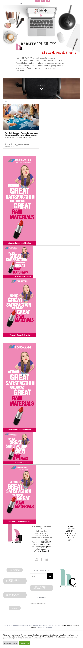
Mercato (25, 137)
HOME (70, 527)
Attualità (19, 137)
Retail (30, 137)
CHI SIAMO (70, 529)
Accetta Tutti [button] (25, 643)
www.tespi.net (43, 551)
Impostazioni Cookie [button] (10, 643)
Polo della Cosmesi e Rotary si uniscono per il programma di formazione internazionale (21, 134)
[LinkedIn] (46, 559)
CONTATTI (70, 538)
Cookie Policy (66, 625)
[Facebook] (41, 559)
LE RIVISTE (70, 531)
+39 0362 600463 (44, 542)
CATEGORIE (70, 535)
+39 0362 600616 (43, 544)
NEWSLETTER (70, 533)
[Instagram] (36, 559)
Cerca (70, 540)
